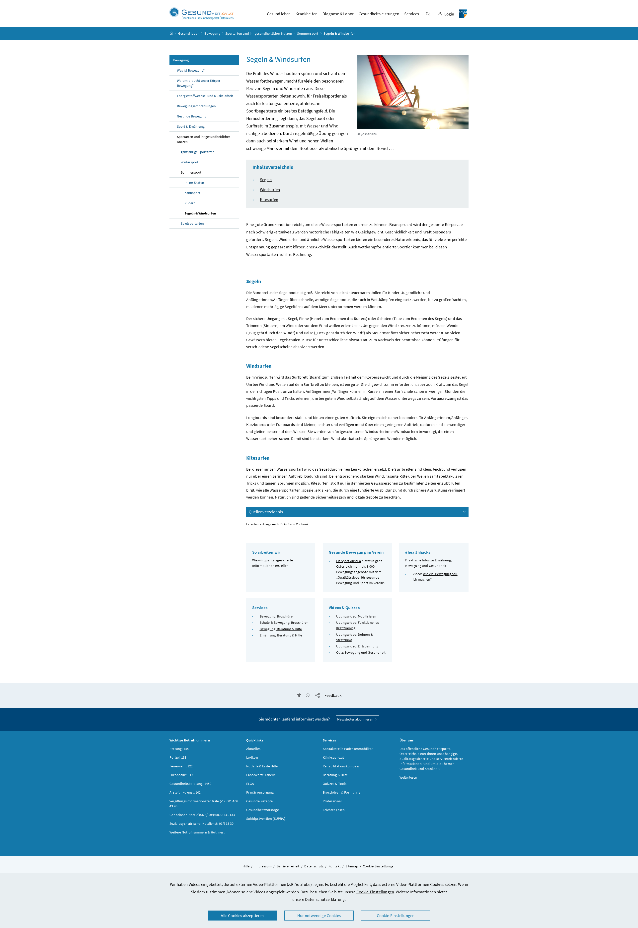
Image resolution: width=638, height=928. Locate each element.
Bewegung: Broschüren (277, 616)
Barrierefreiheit (288, 866)
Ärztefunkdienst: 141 (185, 792)
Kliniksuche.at (333, 757)
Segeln (266, 179)
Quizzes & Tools (335, 783)
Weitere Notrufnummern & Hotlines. (197, 832)
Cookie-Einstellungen (375, 892)
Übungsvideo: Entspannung (357, 646)
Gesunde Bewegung (191, 116)
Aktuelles (253, 748)
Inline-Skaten (194, 182)
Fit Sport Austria (348, 561)
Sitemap (351, 866)
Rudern (189, 203)
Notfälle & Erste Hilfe (262, 766)
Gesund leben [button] (279, 13)
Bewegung (212, 33)
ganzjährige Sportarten (198, 152)
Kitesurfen (269, 199)
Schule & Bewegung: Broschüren (284, 622)
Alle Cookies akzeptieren (242, 915)
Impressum (263, 866)
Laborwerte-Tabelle (261, 775)
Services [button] (411, 13)
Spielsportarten (192, 223)
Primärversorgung (260, 792)
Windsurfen (270, 189)
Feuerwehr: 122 (181, 766)
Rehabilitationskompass (341, 766)
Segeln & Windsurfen (200, 213)
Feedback (332, 695)
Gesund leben (188, 33)
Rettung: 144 (179, 748)
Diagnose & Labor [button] (338, 13)
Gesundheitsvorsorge (262, 810)
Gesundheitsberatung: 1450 (190, 783)
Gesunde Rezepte (259, 801)
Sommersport (307, 33)
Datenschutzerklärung (325, 899)
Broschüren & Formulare (341, 792)
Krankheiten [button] (307, 13)
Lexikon (252, 757)
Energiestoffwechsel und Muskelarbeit (205, 96)
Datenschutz (313, 866)
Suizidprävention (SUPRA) (265, 818)
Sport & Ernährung (191, 126)
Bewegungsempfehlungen (196, 106)
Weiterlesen (408, 777)
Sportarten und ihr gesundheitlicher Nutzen (258, 33)
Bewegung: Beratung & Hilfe (281, 629)
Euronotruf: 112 (181, 775)
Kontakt (334, 866)
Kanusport (192, 193)
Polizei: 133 (177, 757)
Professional (332, 801)
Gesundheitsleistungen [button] (379, 13)
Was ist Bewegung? (191, 70)
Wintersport (189, 162)
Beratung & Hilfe (335, 775)
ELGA (250, 783)
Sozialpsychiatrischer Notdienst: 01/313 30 (201, 823)
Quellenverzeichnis (266, 512)
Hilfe (245, 866)
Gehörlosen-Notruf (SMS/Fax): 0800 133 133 (202, 815)
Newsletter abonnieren (355, 719)
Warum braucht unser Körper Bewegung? (198, 83)
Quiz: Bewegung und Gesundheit (361, 652)
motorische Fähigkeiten (329, 232)
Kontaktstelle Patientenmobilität (348, 748)
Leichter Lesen (334, 810)
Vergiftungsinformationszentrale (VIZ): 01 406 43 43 (203, 803)
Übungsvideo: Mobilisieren (356, 616)
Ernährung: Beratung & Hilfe (281, 635)
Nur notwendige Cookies (319, 915)
